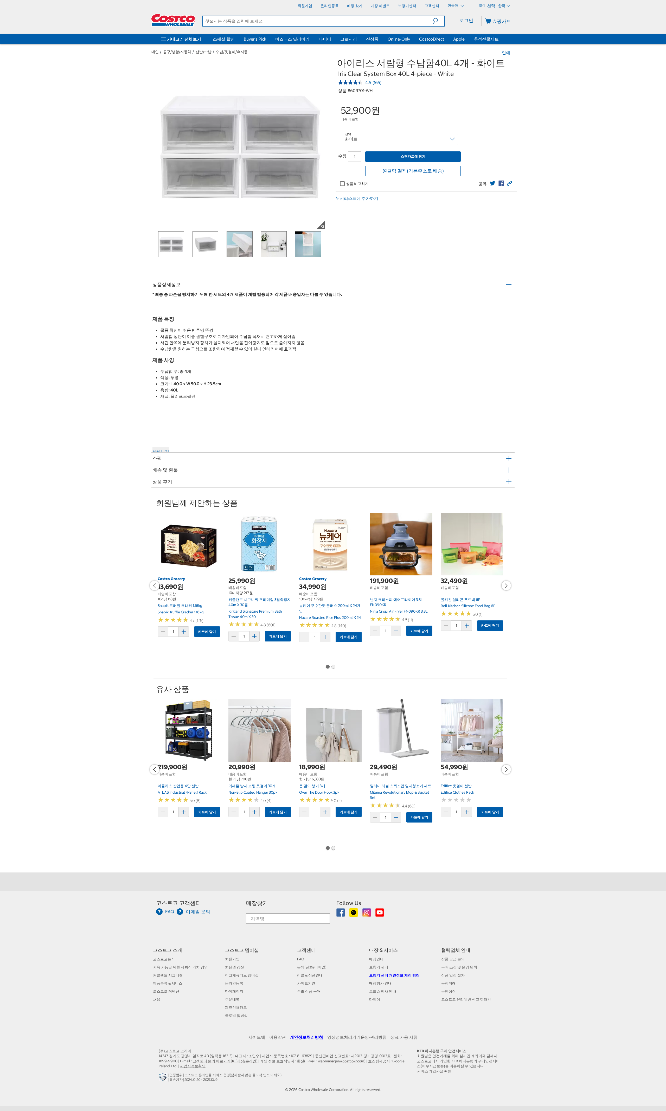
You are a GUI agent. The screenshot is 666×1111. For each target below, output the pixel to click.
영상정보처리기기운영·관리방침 (357, 1037)
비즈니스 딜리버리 (292, 39)
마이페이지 (234, 991)
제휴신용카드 (236, 1007)
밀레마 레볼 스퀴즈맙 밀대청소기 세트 (400, 786)
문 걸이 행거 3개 (312, 786)
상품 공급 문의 (453, 959)
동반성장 (448, 991)
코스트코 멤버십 (242, 950)
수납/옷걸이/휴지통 (232, 51)
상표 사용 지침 (404, 1037)
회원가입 (232, 959)
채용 (156, 999)
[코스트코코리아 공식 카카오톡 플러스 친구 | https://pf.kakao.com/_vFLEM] (353, 914)
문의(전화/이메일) (311, 967)
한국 (501, 5)
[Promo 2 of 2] (333, 667)
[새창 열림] (163, 1078)
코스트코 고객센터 (178, 903)
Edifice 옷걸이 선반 (456, 786)
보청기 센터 (378, 967)
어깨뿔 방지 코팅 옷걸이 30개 (252, 786)
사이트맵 (256, 1037)
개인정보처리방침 (306, 1037)
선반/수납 (204, 51)
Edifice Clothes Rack (457, 792)
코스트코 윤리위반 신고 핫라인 (466, 999)
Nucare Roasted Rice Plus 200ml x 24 (330, 617)
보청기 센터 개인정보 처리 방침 (394, 975)
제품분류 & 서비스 (167, 983)
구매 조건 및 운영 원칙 (459, 967)
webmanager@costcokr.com (341, 1061)
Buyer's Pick (255, 39)
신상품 (372, 39)
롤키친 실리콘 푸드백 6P (460, 599)
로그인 (466, 20)
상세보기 (160, 451)
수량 (342, 155)
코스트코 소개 (167, 950)
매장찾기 (257, 903)
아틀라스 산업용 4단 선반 (178, 786)
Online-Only (399, 39)
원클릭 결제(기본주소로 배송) (413, 171)
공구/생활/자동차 (177, 51)
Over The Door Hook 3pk (319, 792)
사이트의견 (306, 983)
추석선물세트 (486, 39)
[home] (173, 20)
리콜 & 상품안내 (310, 975)
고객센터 (306, 950)
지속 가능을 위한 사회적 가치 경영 (180, 967)
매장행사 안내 (380, 983)
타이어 (325, 39)
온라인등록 (234, 983)
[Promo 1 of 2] (327, 667)
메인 (155, 51)
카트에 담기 (207, 632)
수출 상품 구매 (309, 991)
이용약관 (277, 1037)
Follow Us (348, 903)
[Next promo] (506, 585)
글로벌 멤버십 (236, 1015)
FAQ (300, 959)
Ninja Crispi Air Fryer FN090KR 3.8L (399, 611)
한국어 (453, 5)
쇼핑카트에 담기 (413, 156)
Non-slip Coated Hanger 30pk (252, 792)
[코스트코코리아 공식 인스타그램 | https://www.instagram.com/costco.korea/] (367, 914)
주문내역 (232, 999)
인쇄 (506, 52)
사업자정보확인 (193, 1066)
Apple (459, 39)
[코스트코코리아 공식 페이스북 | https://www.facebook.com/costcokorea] (340, 914)
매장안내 (376, 959)
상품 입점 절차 (453, 975)
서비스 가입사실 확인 (434, 1071)
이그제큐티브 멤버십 (242, 975)
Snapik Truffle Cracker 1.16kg (180, 612)
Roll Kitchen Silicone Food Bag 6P (468, 605)
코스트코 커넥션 (166, 991)
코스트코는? (163, 959)
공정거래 (448, 983)
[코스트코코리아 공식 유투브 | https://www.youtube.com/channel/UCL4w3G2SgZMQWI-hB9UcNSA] (379, 914)
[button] (438, 21)
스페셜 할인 (224, 39)
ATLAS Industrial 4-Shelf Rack (182, 792)
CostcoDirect (431, 39)
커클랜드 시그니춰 (168, 975)
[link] (492, 183)
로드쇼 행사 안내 (382, 991)
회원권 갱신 (234, 967)
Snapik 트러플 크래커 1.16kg (180, 605)
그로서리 (348, 39)
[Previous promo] (154, 585)
